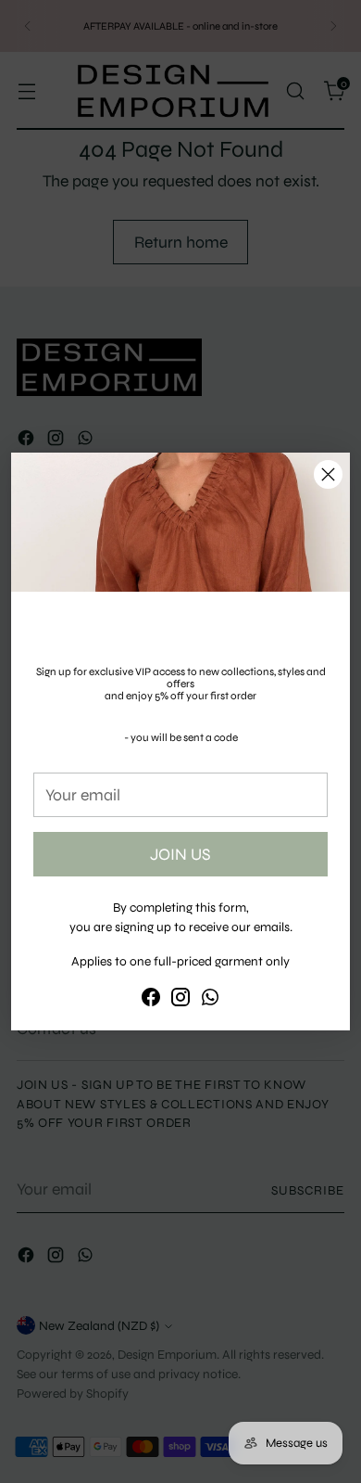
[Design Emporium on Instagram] (180, 1001)
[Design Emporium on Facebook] (151, 1001)
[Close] (328, 474)
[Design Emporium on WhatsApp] (210, 1001)
